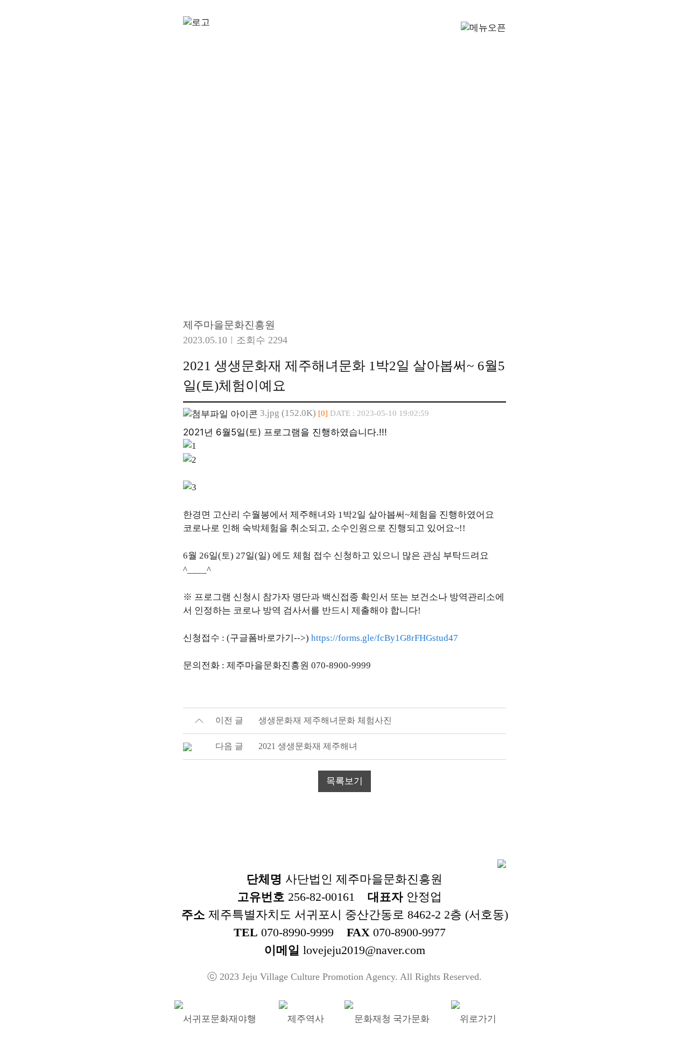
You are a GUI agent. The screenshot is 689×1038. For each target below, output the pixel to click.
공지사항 (265, 242)
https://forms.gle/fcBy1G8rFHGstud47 (384, 638)
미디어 (430, 242)
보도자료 (351, 242)
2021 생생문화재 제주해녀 (307, 746)
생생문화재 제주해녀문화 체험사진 (325, 720)
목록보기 (344, 781)
